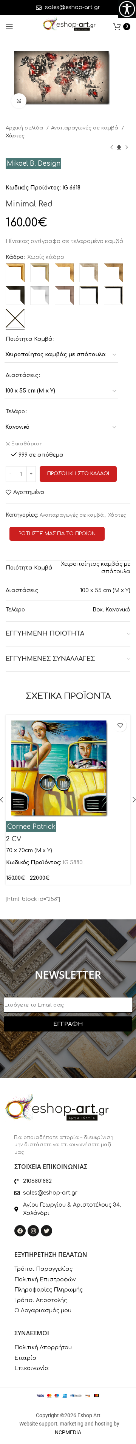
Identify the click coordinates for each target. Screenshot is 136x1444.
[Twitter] (46, 1230)
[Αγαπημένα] (120, 725)
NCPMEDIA (68, 1432)
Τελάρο (15, 411)
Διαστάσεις (22, 375)
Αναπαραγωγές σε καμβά (85, 128)
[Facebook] (20, 1230)
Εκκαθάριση (27, 443)
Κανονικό (117, 610)
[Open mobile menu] (9, 26)
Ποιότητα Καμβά (29, 339)
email (11, 995)
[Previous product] (111, 147)
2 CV (13, 839)
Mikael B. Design (33, 163)
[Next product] (126, 147)
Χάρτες (15, 136)
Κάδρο (14, 257)
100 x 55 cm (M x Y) (105, 590)
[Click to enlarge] (18, 100)
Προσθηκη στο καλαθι (78, 473)
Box (98, 610)
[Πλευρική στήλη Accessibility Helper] (127, 9)
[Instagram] (33, 1230)
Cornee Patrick (31, 826)
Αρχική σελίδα (25, 128)
